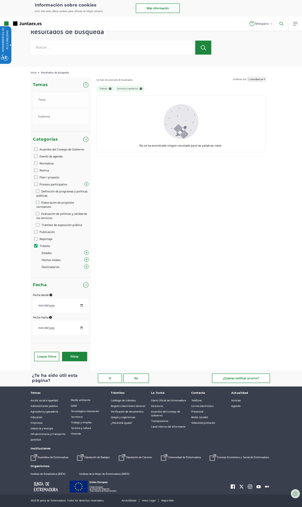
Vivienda (76, 433)
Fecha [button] (40, 285)
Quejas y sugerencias (123, 417)
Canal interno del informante (168, 426)
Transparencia (159, 421)
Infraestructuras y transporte (48, 434)
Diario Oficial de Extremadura (168, 400)
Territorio (77, 416)
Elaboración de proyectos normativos (55, 205)
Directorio (157, 406)
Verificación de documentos (127, 411)
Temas (40, 85)
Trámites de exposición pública (61, 225)
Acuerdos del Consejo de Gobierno (61, 149)
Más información (158, 8)
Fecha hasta (41, 317)
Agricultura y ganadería (44, 411)
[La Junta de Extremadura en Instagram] (250, 486)
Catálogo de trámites (123, 400)
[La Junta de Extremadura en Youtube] (258, 486)
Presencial (197, 411)
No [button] (136, 378)
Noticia (44, 170)
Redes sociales (199, 417)
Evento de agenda (51, 156)
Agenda (235, 406)
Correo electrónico (202, 406)
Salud (74, 405)
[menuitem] (90, 400)
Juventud (36, 439)
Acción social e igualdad (44, 400)
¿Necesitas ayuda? (121, 422)
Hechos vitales (51, 260)
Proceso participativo (53, 184)
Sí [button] (110, 378)
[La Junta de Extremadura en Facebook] (233, 486)
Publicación (47, 232)
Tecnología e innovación (85, 411)
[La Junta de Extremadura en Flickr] (267, 486)
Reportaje (45, 239)
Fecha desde (41, 295)
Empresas (36, 422)
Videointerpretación (203, 422)
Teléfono (196, 400)
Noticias (236, 400)
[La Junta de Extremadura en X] (241, 486)
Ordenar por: (240, 79)
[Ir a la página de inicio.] (16, 23)
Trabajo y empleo (81, 422)
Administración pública (44, 406)
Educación (36, 417)
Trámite (44, 246)
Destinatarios (51, 267)
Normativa (46, 163)
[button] (261, 23)
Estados (47, 253)
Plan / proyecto (49, 177)
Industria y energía (42, 428)
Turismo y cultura (81, 428)
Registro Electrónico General (128, 406)
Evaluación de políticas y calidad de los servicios (61, 216)
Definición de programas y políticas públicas (62, 193)
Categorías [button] (45, 139)
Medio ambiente (81, 400)
